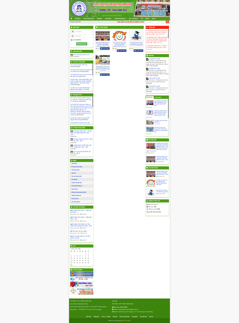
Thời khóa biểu (75, 170)
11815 (78, 233)
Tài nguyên (108, 18)
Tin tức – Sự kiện (105, 316)
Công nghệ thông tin (77, 185)
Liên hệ (153, 18)
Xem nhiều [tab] (158, 97)
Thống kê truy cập (154, 201)
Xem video (106, 48)
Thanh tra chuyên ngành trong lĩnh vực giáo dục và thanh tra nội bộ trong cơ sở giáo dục (81, 99)
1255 (132, 48)
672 (98, 48)
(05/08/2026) (161, 34)
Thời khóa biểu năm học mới (81, 54)
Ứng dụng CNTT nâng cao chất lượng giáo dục (136, 43)
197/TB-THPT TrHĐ (154, 78)
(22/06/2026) (157, 123)
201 (153, 152)
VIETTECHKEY (126, 320)
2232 (78, 221)
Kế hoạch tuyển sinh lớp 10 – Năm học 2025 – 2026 (83, 139)
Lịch (74, 246)
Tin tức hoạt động (88, 18)
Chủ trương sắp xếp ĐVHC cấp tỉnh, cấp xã (82, 152)
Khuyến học (75, 189)
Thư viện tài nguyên (79, 207)
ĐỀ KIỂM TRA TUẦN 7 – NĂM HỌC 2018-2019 (81, 211)
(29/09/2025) (159, 42)
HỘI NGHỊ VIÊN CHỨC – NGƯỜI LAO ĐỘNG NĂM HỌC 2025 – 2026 (103, 44)
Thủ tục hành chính (77, 176)
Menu (74, 160)
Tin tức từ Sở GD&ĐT (79, 62)
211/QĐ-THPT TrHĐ (154, 68)
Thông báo (74, 163)
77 (86, 233)
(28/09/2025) (149, 49)
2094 (78, 240)
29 (86, 214)
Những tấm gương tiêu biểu (79, 192)
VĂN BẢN (151, 55)
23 (86, 240)
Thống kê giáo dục (76, 195)
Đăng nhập (76, 27)
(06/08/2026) (149, 107)
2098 (115, 48)
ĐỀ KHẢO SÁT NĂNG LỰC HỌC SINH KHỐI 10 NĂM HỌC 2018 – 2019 (81, 225)
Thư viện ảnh (75, 198)
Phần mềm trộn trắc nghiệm (79, 231)
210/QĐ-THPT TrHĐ (154, 59)
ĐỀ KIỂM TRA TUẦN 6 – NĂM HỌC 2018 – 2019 (81, 218)
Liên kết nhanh (77, 270)
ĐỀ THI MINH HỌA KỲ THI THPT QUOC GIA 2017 (80, 237)
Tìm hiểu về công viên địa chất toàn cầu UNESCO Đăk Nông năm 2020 (119, 45)
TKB (142, 18)
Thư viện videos (103, 27)
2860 (78, 228)
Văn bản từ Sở (77, 95)
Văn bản (99, 18)
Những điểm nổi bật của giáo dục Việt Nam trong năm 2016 (102, 68)
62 (86, 228)
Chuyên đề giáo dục (120, 18)
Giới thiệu (77, 18)
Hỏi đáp (147, 18)
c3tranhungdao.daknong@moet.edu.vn (128, 309)
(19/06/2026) (149, 133)
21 (86, 221)
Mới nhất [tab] (150, 97)
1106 (98, 72)
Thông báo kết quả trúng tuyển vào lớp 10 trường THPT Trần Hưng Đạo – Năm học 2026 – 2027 (156, 32)
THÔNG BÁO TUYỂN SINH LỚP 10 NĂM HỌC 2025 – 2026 (82, 146)
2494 (78, 214)
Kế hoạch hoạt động (79, 127)
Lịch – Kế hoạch (133, 18)
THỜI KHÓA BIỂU (77, 51)
